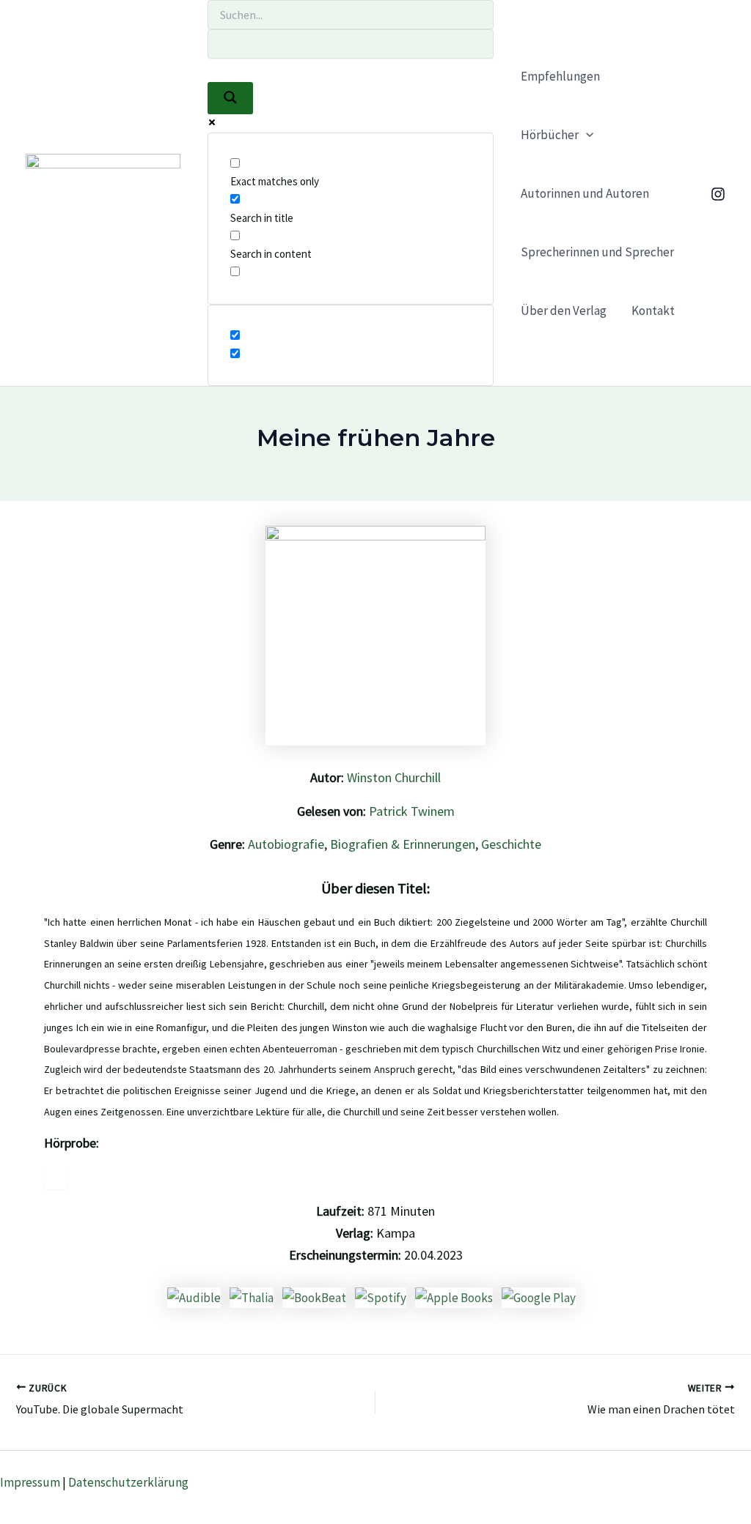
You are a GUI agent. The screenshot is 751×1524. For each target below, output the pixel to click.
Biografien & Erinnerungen (402, 844)
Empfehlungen (560, 76)
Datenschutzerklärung (128, 1482)
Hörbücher (550, 135)
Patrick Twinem (412, 811)
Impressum (30, 1482)
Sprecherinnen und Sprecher (597, 252)
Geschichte (511, 844)
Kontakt (653, 310)
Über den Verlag (564, 310)
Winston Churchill (394, 777)
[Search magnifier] (230, 98)
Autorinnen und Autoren (585, 193)
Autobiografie (286, 844)
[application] (586, 134)
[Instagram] (718, 194)
